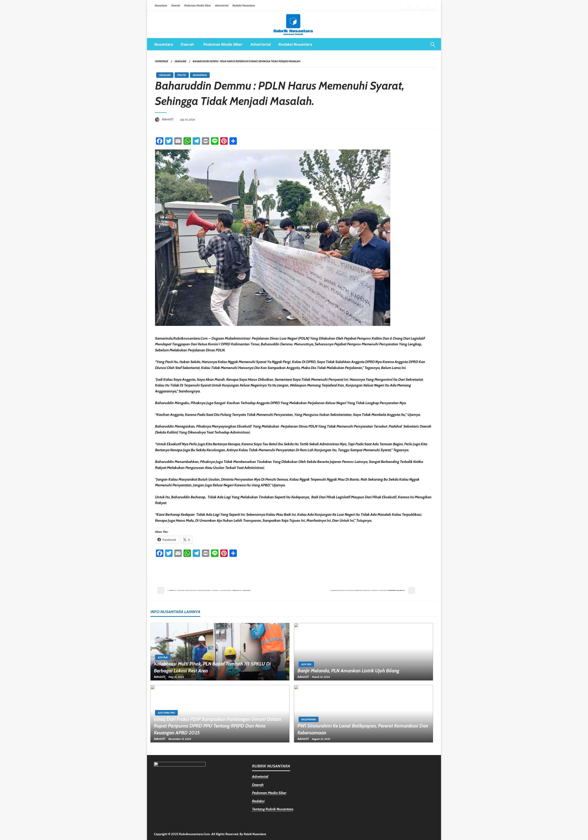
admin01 (168, 119)
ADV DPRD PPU (166, 712)
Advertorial (221, 5)
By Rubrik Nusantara (253, 834)
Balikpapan (308, 719)
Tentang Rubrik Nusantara (272, 809)
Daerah (175, 5)
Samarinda (200, 75)
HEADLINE (180, 61)
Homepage (161, 61)
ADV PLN (163, 657)
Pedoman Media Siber (197, 5)
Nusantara (161, 5)
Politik (181, 75)
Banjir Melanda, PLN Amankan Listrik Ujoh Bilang (348, 671)
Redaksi (258, 801)
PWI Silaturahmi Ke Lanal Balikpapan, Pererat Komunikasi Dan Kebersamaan (362, 729)
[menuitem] (163, 44)
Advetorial (260, 776)
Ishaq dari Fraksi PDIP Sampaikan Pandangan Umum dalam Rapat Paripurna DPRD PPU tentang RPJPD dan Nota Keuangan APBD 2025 (217, 726)
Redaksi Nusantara (243, 5)
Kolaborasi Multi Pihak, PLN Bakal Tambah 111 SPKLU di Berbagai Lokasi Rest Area (212, 667)
